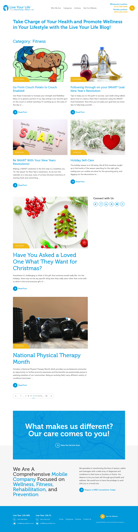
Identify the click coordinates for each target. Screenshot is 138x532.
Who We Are (56, 8)
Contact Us (87, 519)
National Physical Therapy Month (47, 358)
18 (46, 396)
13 (41, 396)
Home (61, 519)
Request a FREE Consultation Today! (100, 490)
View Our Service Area (70, 445)
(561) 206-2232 (120, 12)
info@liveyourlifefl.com (47, 523)
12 (38, 396)
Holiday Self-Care (82, 160)
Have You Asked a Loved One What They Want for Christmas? (45, 262)
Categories (67, 8)
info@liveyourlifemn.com (25, 523)
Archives (77, 8)
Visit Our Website (90, 8)
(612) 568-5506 (120, 6)
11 (36, 396)
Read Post (22, 112)
